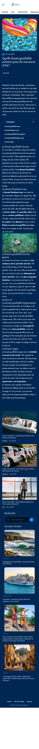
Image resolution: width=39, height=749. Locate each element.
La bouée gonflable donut (12, 126)
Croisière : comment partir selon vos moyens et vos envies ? (16, 600)
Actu (3, 507)
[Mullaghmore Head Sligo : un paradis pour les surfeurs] (19, 543)
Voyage (5, 634)
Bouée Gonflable (27, 169)
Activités (6, 73)
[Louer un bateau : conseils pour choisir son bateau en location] (19, 422)
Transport (5, 474)
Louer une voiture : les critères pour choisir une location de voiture (18, 470)
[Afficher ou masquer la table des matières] (25, 122)
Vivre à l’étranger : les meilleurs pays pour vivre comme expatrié (17, 503)
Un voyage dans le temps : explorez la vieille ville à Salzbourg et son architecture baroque (18, 678)
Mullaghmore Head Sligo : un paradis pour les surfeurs (18, 562)
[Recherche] (35, 5)
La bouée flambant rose (11, 130)
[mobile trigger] (4, 5)
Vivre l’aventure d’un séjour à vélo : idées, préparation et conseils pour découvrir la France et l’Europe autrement (18, 639)
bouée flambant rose (14, 192)
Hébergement (7, 596)
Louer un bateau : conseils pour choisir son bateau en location (18, 436)
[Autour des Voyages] (15, 5)
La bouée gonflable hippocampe (14, 138)
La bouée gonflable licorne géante (14, 134)
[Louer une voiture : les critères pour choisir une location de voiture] (19, 455)
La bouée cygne (9, 142)
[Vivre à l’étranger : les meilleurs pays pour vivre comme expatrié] (19, 488)
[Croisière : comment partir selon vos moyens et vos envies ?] (19, 580)
